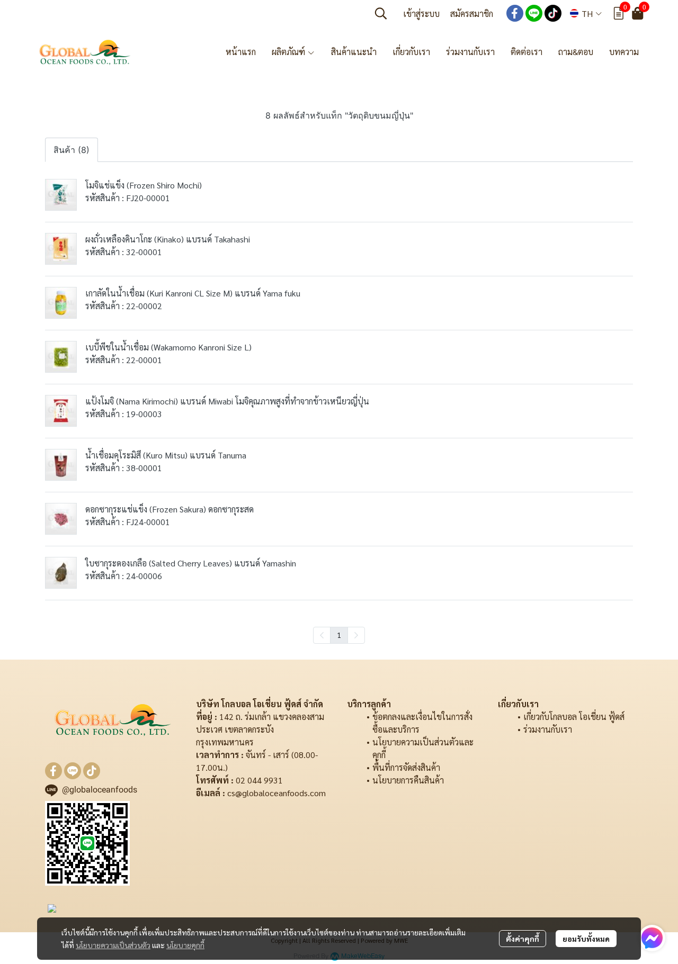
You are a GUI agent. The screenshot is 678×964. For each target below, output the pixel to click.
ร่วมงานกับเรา (547, 729)
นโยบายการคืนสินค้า (408, 780)
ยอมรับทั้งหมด (586, 938)
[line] (533, 13)
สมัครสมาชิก (471, 13)
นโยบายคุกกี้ (185, 945)
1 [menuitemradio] (339, 634)
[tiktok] (553, 13)
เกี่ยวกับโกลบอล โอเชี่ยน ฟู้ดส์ (574, 716)
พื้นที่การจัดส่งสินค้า (406, 767)
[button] (381, 13)
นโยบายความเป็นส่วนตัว (113, 945)
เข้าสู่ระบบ (421, 13)
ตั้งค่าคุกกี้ (522, 938)
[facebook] (514, 13)
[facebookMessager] (652, 938)
